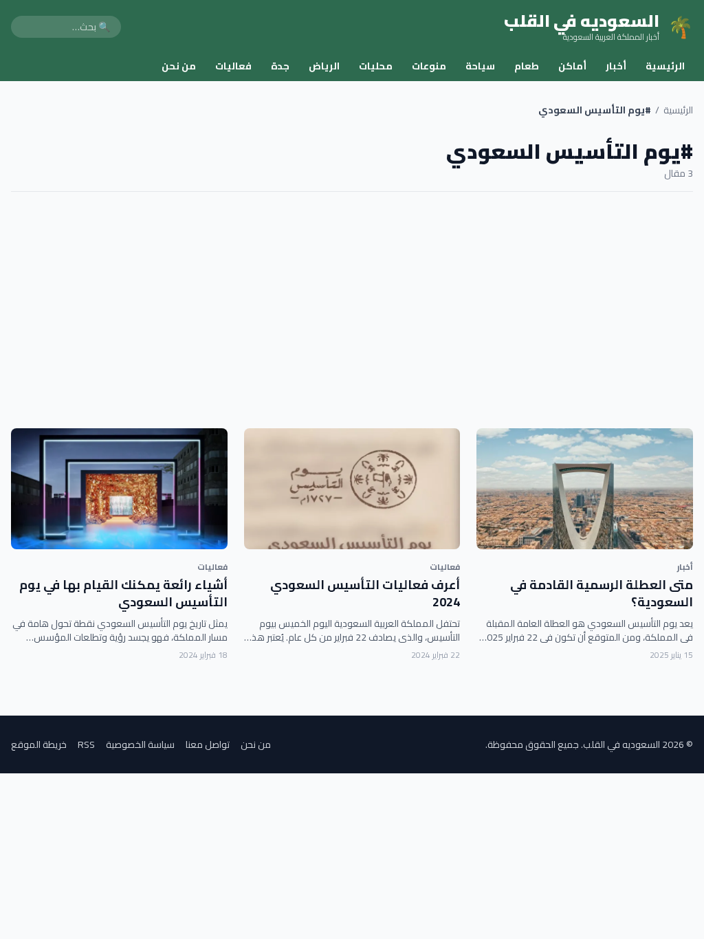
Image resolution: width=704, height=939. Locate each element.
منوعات (429, 66)
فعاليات (233, 66)
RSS (86, 744)
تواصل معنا (208, 744)
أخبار (616, 66)
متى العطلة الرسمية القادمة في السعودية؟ (601, 593)
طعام (526, 66)
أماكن (572, 66)
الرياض (324, 66)
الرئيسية (665, 66)
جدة (280, 66)
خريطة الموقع (39, 744)
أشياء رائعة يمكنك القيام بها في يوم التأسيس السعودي (123, 593)
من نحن (179, 66)
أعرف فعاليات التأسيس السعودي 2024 (365, 593)
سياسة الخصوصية (140, 744)
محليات (376, 66)
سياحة (480, 66)
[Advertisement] (352, 310)
